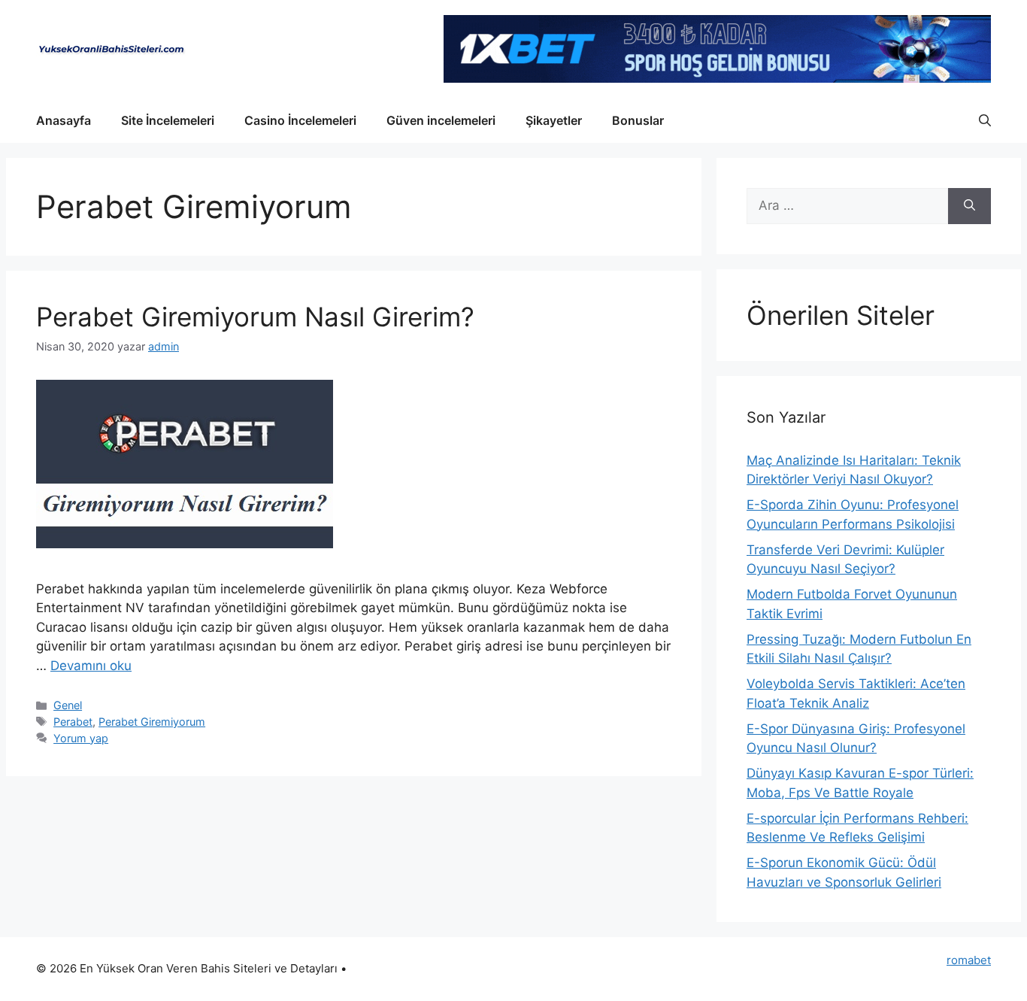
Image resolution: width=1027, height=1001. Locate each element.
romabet (969, 960)
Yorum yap (80, 738)
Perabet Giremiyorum (151, 721)
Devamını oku (91, 665)
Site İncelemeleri (167, 120)
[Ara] (969, 206)
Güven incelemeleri (440, 120)
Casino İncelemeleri (300, 120)
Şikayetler (554, 120)
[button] (985, 120)
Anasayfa (63, 120)
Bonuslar (638, 120)
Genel (67, 705)
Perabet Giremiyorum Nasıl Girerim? (255, 316)
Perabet (72, 721)
